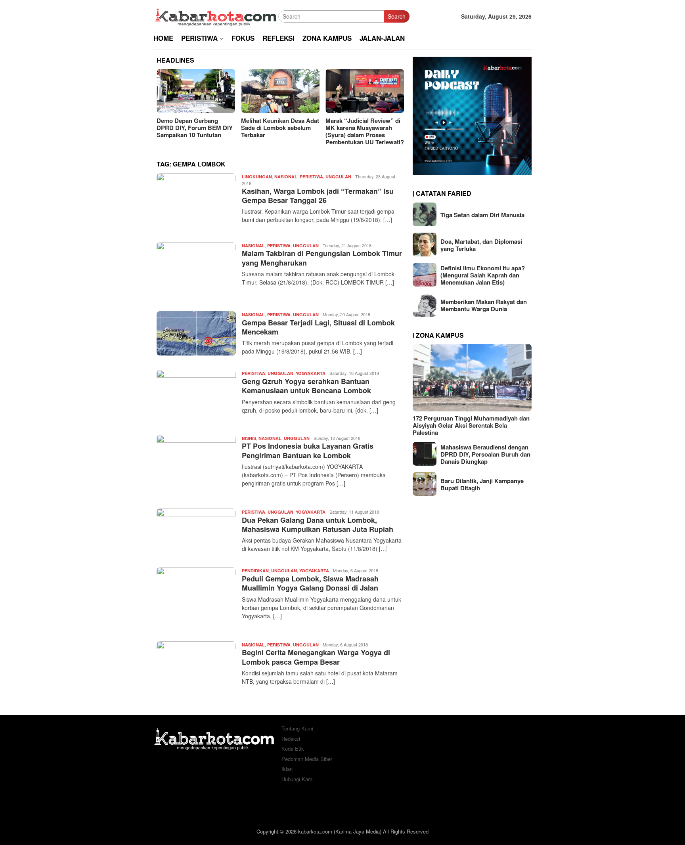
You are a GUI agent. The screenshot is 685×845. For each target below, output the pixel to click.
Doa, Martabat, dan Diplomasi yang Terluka (481, 244)
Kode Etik (292, 748)
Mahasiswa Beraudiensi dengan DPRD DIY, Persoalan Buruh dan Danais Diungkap (485, 454)
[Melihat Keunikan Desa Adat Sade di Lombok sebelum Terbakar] (280, 91)
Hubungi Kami (297, 779)
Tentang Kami (297, 728)
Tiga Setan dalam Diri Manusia (482, 214)
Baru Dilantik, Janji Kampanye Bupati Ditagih (482, 484)
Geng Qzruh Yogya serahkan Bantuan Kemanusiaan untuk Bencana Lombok (306, 386)
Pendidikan (255, 571)
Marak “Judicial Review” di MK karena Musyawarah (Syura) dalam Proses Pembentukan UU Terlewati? (364, 131)
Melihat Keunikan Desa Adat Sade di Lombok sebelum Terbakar (280, 127)
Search (397, 16)
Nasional (285, 177)
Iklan (287, 768)
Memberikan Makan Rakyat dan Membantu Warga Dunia (483, 305)
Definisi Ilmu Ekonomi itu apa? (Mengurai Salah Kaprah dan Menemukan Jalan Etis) (482, 274)
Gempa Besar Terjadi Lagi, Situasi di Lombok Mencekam (318, 327)
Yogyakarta (310, 373)
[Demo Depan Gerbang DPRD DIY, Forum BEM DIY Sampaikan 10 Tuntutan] (196, 91)
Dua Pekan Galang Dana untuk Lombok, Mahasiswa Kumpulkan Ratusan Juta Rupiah (317, 524)
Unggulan (338, 177)
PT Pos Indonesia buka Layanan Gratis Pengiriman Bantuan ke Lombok (307, 450)
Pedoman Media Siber (306, 759)
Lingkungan (257, 177)
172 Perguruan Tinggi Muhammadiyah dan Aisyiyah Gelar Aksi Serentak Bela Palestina (471, 425)
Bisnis (249, 438)
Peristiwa (311, 177)
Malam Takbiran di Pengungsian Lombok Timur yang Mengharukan (322, 258)
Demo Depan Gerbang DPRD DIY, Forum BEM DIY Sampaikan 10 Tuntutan (195, 127)
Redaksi (290, 738)
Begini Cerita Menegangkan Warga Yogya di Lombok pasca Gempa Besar (316, 657)
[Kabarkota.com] (215, 15)
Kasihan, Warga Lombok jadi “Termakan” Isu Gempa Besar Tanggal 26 (318, 195)
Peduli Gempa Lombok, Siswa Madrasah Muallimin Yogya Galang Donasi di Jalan (310, 583)
